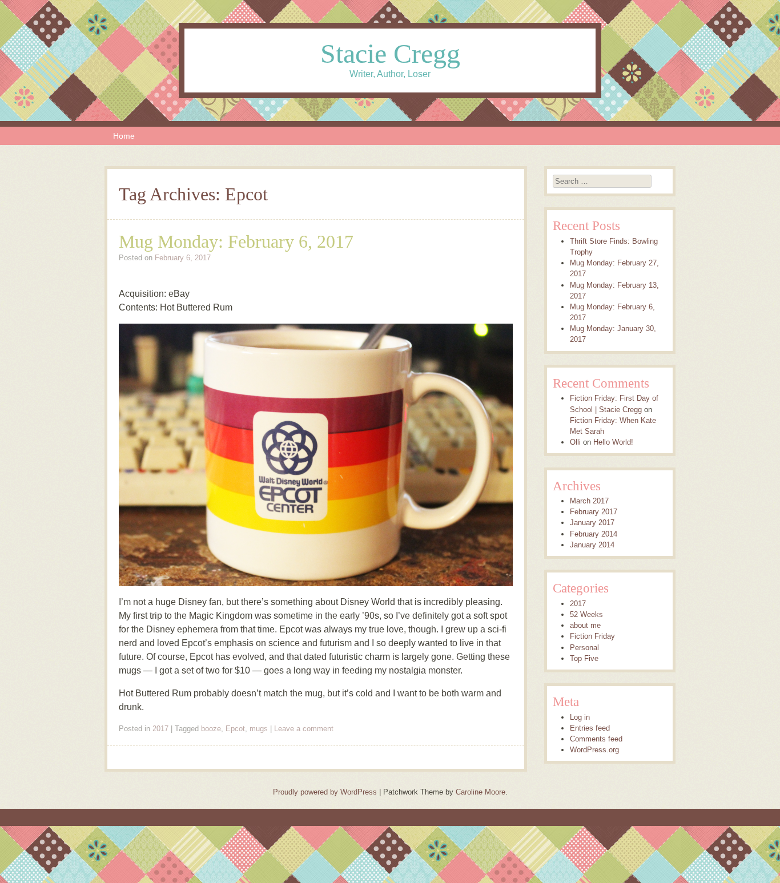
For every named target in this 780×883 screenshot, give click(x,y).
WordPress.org (594, 749)
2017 (160, 728)
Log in (580, 717)
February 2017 (593, 511)
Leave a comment (303, 728)
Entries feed (590, 728)
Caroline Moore (480, 792)
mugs (259, 728)
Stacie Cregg (390, 53)
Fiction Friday (592, 636)
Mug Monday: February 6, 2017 (236, 241)
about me (585, 625)
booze (211, 728)
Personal (584, 647)
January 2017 (592, 522)
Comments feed (596, 739)
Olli (575, 442)
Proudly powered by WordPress (325, 792)
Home (124, 135)
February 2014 (593, 534)
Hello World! (613, 442)
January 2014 (592, 545)
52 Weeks (586, 614)
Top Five (584, 658)
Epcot (235, 728)
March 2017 (589, 501)
